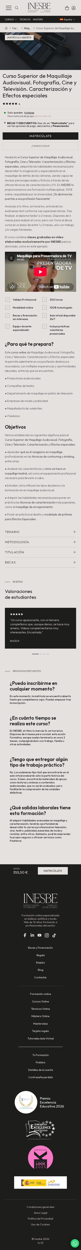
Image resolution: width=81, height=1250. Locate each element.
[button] (8, 8)
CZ (41, 1242)
